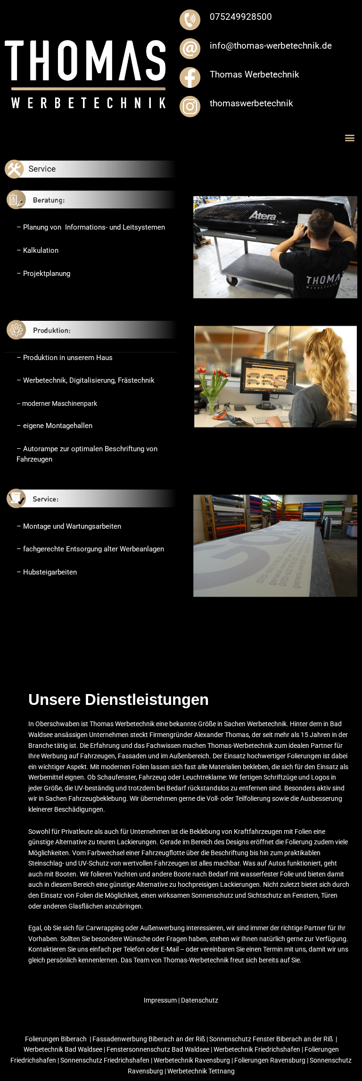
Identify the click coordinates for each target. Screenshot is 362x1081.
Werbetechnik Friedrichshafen (258, 1049)
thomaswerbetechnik (251, 103)
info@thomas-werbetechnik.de (271, 45)
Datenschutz (199, 1000)
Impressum (161, 1000)
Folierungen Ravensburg (269, 1060)
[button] (349, 138)
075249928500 (241, 16)
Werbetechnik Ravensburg (192, 1060)
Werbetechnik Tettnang (201, 1071)
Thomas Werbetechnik (254, 74)
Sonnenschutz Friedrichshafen (104, 1060)
